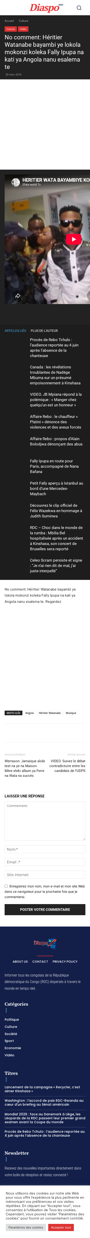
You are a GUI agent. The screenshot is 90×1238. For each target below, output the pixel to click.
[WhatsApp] (45, 313)
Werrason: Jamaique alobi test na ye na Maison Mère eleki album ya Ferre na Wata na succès (25, 768)
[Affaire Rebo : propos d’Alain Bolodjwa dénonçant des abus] (16, 444)
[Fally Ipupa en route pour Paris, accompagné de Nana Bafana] (16, 466)
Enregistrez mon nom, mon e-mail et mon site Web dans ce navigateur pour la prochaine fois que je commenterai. (45, 891)
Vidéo (23, 29)
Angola (29, 713)
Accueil (9, 21)
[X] (34, 313)
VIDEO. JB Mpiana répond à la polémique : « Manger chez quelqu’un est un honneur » (56, 399)
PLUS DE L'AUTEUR (44, 331)
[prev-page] (76, 330)
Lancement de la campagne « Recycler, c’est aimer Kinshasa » (42, 1089)
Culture (23, 21)
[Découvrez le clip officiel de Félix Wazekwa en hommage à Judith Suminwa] (16, 511)
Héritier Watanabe (50, 713)
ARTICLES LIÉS (15, 331)
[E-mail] (83, 732)
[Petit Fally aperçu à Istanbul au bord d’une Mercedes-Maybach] (16, 489)
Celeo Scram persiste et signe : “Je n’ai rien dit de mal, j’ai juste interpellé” (56, 565)
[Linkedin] (76, 313)
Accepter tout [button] (61, 1227)
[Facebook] (23, 313)
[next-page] (83, 330)
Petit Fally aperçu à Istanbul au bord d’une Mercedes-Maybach (56, 488)
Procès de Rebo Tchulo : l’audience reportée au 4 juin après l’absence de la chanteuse (45, 1133)
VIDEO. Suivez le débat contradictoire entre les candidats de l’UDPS (67, 766)
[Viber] (55, 313)
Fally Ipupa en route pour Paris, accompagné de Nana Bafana (54, 466)
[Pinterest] (66, 313)
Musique (71, 713)
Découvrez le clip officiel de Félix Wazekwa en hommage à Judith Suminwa (56, 510)
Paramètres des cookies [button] (26, 1227)
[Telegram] (73, 732)
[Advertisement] (45, 124)
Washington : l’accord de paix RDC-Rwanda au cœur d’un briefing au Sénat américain (44, 1102)
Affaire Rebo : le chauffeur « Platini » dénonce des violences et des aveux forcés (55, 421)
